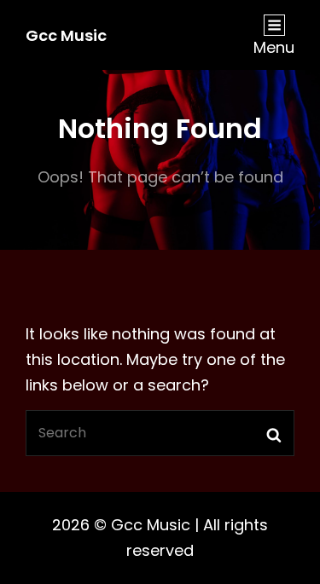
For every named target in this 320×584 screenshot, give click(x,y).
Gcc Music (66, 35)
